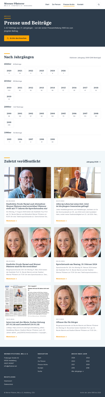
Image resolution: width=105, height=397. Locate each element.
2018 (87, 368)
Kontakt (80, 4)
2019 (73, 368)
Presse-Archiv (69, 4)
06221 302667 (9, 363)
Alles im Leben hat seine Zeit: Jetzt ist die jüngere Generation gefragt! (72, 205)
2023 (73, 361)
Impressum (8, 381)
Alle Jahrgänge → (77, 371)
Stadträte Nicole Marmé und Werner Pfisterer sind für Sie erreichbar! (23, 265)
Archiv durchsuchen (18, 38)
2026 (73, 358)
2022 (88, 361)
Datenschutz (8, 384)
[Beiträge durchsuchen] (99, 4)
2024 (88, 358)
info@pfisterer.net (10, 366)
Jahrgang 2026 (92, 162)
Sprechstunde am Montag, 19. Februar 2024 (76, 264)
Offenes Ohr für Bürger (67, 322)
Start (47, 4)
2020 (88, 364)
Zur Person (56, 4)
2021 (73, 364)
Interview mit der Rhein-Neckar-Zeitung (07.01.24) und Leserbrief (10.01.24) (25, 323)
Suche (40, 371)
